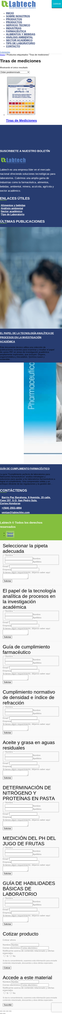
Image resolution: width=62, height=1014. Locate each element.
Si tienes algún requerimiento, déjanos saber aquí (26, 572)
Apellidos (37, 561)
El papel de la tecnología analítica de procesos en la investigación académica (27, 337)
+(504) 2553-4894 (12, 508)
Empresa (7, 569)
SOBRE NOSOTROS (18, 16)
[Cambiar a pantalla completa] (4, 1011)
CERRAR (57, 4)
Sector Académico (19, 40)
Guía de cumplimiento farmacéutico (25, 468)
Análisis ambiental (19, 37)
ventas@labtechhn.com (16, 512)
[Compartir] (7, 1011)
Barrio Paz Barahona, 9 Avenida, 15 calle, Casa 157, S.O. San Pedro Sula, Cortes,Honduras (25, 500)
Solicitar (7, 581)
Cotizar (7, 968)
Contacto (13, 46)
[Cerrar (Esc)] (10, 1011)
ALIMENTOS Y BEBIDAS (20, 34)
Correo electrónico (11, 948)
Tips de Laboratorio (20, 43)
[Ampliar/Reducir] (1, 1011)
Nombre (36, 558)
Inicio (10, 13)
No (13, 956)
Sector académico (11, 211)
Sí (7, 956)
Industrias (13, 28)
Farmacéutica (16, 31)
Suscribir (8, 1005)
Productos (14, 19)
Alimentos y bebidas (13, 205)
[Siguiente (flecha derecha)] (4, 1013)
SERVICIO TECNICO (18, 25)
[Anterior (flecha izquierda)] (1, 1013)
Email (6, 566)
